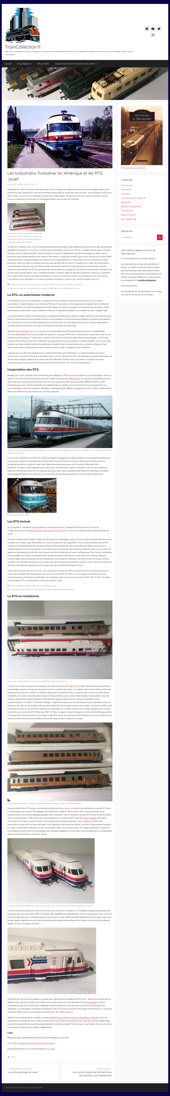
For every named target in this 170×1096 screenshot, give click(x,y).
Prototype (125, 211)
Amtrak (35, 527)
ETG (36, 250)
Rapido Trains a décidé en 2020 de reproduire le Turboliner (75, 1017)
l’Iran (24, 385)
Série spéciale (127, 219)
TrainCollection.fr (23, 47)
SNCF (45, 458)
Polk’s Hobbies (89, 818)
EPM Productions (90, 1002)
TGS (65, 250)
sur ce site (50, 1049)
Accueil (8, 63)
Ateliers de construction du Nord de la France (46, 531)
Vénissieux (63, 458)
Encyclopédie (23, 63)
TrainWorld (87, 821)
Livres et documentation (132, 198)
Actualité (125, 185)
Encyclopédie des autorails (133, 168)
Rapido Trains (127, 215)
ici (90, 715)
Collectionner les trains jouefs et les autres (74, 63)
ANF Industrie (74, 379)
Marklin (124, 202)
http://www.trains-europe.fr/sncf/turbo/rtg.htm (33, 1043)
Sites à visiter (43, 63)
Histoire (124, 189)
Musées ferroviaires (130, 206)
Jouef (66, 808)
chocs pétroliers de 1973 (26, 331)
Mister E (34, 184)
